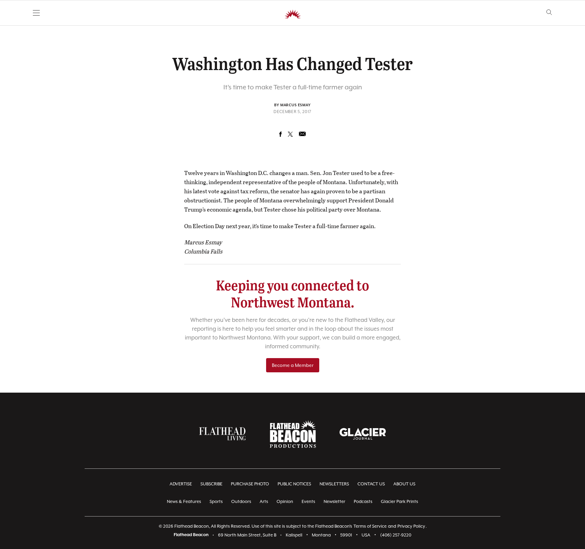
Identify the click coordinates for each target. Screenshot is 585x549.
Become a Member (292, 365)
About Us (404, 483)
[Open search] (549, 12)
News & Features (184, 501)
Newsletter (334, 501)
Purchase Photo (250, 483)
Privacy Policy (411, 526)
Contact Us (371, 483)
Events (308, 501)
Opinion (285, 501)
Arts (264, 501)
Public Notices (294, 483)
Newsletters (334, 483)
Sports (216, 501)
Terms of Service (370, 526)
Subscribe (211, 483)
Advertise (181, 483)
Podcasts (363, 501)
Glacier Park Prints (399, 501)
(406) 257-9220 (395, 534)
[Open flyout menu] (36, 13)
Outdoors (241, 501)
